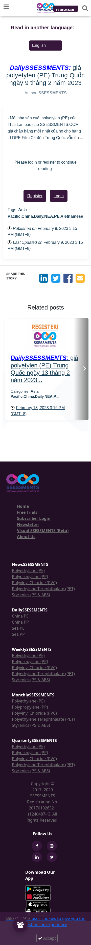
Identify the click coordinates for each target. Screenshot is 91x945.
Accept (49, 938)
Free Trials (27, 512)
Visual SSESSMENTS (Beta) (43, 530)
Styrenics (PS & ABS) (31, 595)
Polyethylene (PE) (28, 570)
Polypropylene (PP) (30, 576)
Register (34, 196)
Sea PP (18, 634)
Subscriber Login (34, 518)
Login (59, 196)
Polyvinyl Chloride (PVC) (34, 582)
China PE (20, 616)
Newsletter (28, 524)
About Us (26, 536)
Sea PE (18, 628)
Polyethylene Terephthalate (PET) (43, 588)
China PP (20, 622)
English (39, 45)
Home (23, 506)
